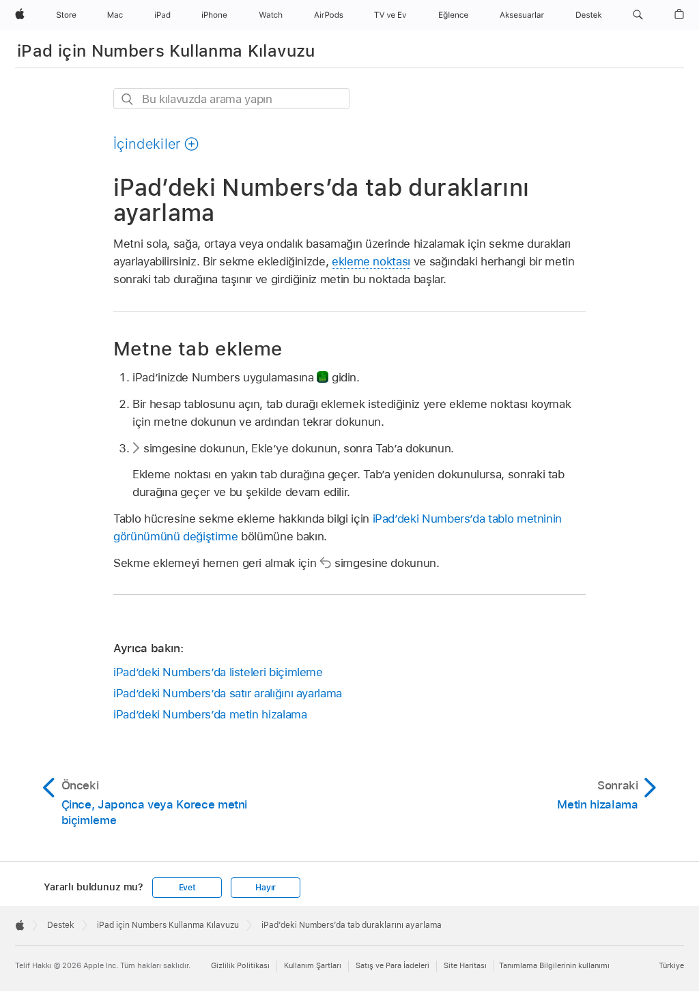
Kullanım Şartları (312, 965)
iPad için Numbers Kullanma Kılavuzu (166, 51)
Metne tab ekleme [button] (197, 348)
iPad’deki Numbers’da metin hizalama (210, 714)
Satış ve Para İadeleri (392, 965)
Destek (60, 925)
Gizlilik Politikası (240, 965)
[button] (637, 15)
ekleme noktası (371, 261)
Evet (187, 887)
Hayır (265, 887)
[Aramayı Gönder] (128, 99)
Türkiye (671, 965)
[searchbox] (231, 98)
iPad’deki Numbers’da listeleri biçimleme (218, 672)
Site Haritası (465, 965)
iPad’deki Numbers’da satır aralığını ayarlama (227, 693)
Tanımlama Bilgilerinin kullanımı (554, 965)
